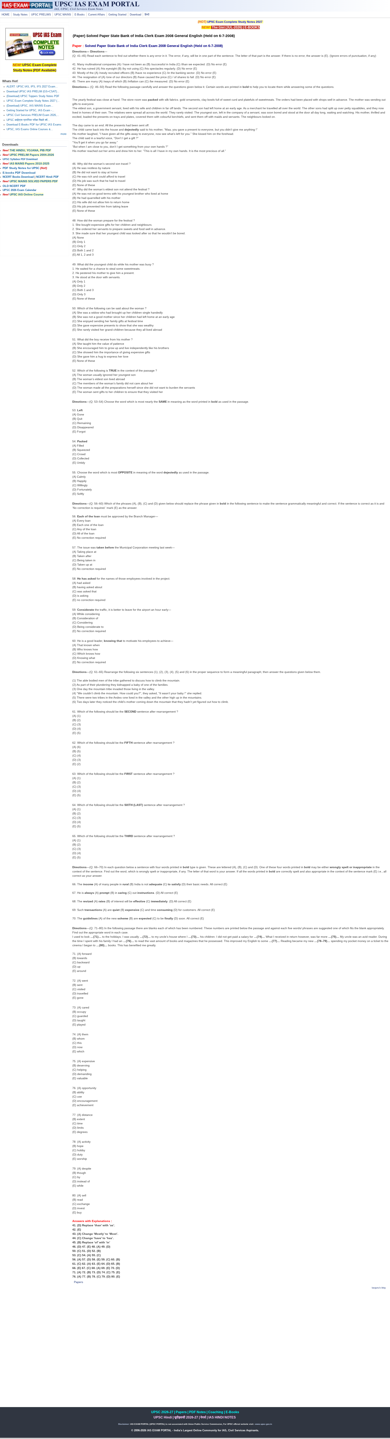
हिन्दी (147, 14)
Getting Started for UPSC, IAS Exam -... (30, 110)
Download (135, 14)
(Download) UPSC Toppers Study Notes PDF (32, 96)
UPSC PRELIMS (41, 14)
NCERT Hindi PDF (47, 177)
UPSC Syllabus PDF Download (20, 159)
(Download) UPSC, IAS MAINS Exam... (29, 105)
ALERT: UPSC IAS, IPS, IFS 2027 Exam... (32, 86)
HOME (6, 14)
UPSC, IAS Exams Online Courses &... (29, 129)
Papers (78, 1282)
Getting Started (117, 14)
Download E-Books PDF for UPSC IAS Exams (33, 124)
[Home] (27, 7)
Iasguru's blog (379, 1287)
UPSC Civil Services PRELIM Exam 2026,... (32, 115)
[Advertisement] (230, 1321)
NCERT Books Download (18, 177)
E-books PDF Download (19, 172)
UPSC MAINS (62, 14)
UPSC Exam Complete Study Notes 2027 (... (33, 100)
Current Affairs (96, 14)
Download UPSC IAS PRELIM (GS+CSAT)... (32, 91)
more (63, 134)
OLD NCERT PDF (14, 186)
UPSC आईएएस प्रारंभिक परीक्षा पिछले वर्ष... (28, 120)
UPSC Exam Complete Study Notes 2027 (234, 21)
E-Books (80, 14)
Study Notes (20, 14)
